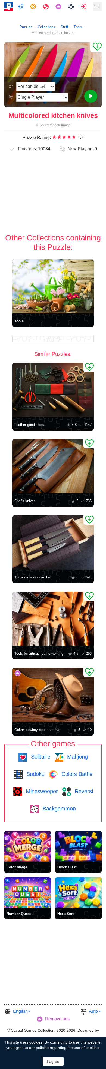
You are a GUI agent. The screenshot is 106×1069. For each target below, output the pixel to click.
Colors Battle (76, 774)
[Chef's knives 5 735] (53, 466)
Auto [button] (93, 1011)
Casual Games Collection (32, 1030)
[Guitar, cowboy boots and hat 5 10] (53, 695)
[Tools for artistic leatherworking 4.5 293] (53, 619)
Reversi (83, 791)
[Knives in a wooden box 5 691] (53, 542)
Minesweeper (41, 791)
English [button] (20, 1011)
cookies (35, 1042)
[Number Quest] (27, 892)
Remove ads (57, 1019)
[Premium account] (59, 6)
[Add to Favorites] (96, 47)
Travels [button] (47, 6)
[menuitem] (21, 6)
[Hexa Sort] (78, 892)
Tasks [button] (34, 6)
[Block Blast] (78, 846)
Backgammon (58, 809)
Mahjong (77, 757)
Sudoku (35, 774)
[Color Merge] (27, 846)
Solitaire (39, 757)
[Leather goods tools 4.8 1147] (53, 390)
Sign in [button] (84, 6)
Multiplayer (21, 6)
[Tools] (53, 286)
